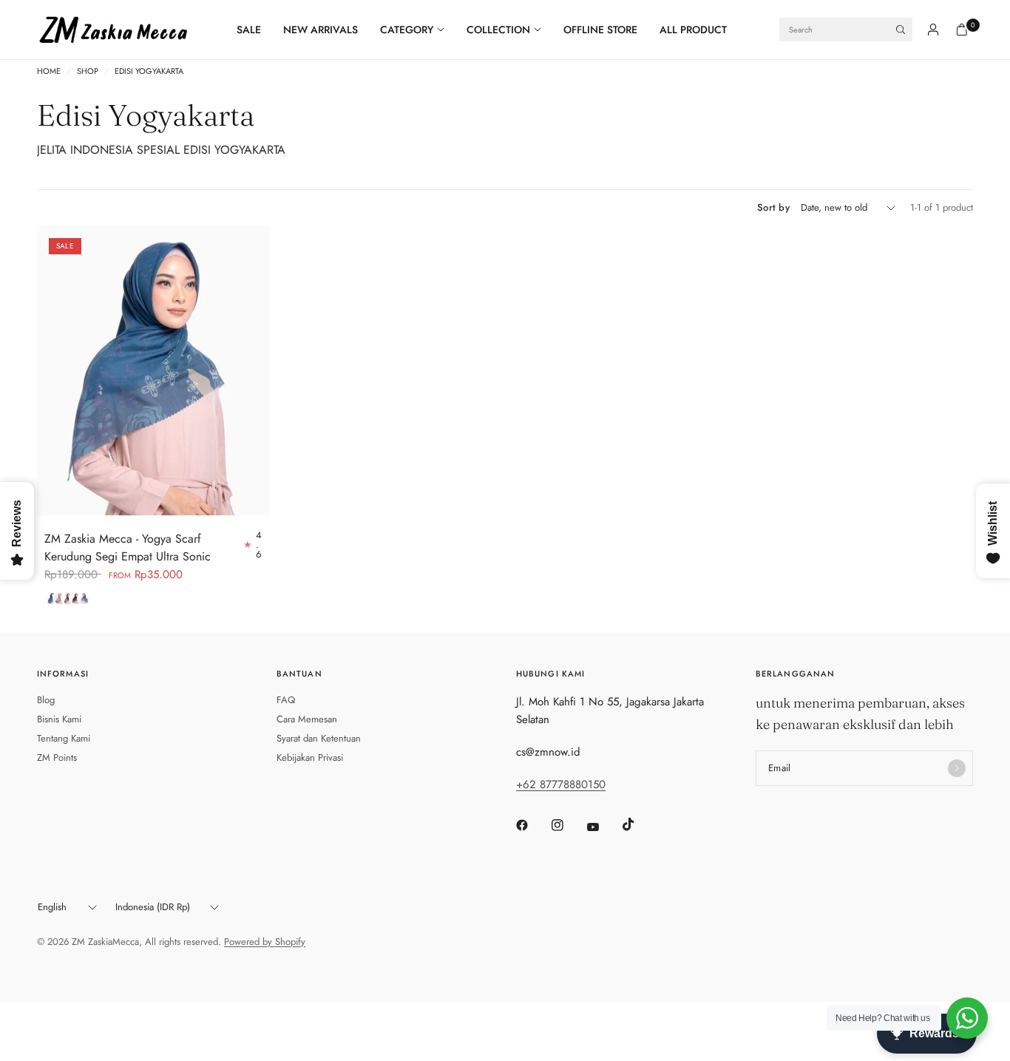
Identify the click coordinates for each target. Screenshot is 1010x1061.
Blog (46, 700)
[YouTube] (603, 827)
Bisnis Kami (59, 719)
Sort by (773, 207)
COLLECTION (498, 29)
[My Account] (933, 29)
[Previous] (48, 370)
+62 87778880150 (561, 784)
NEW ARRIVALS (320, 29)
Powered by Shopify (264, 942)
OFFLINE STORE (600, 29)
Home (49, 71)
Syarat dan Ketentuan (319, 738)
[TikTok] (639, 824)
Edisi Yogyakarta (149, 71)
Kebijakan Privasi (310, 757)
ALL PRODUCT (693, 29)
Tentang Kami (63, 738)
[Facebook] (532, 825)
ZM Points (57, 757)
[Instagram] (568, 825)
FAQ (286, 700)
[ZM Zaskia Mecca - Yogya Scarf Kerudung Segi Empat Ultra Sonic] (153, 371)
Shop (87, 71)
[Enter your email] (957, 768)
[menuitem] (254, 30)
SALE (249, 29)
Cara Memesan (307, 719)
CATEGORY (406, 29)
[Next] (258, 370)
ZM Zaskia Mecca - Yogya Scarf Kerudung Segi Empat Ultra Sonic (127, 547)
